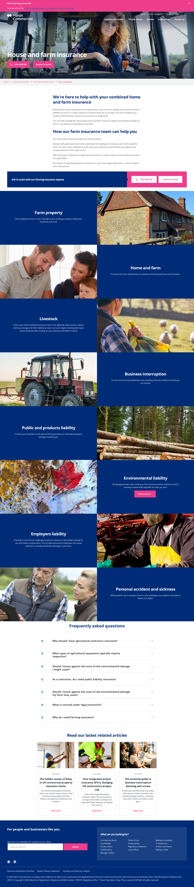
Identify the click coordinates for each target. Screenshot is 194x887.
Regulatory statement (137, 846)
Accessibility (106, 843)
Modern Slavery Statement (48, 871)
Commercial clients (113, 19)
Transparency (161, 843)
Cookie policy (106, 849)
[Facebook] (8, 862)
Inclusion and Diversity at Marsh (76, 871)
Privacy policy (134, 843)
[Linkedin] (14, 862)
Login (177, 14)
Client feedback (155, 14)
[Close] (189, 3)
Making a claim (162, 849)
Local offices (164, 19)
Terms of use (133, 840)
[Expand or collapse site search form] (185, 14)
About (142, 14)
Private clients (136, 19)
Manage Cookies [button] (107, 853)
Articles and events (164, 846)
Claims (168, 14)
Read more (56, 810)
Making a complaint (164, 840)
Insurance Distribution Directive (20, 871)
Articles (150, 19)
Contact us (179, 19)
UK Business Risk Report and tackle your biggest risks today (49, 8)
